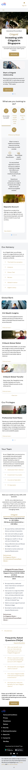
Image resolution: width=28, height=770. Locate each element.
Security (5, 727)
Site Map (6, 741)
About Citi (6, 734)
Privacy (5, 718)
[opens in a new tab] (4, 4)
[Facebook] (17, 753)
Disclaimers (7, 721)
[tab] (6, 116)
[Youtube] (14, 753)
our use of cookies (12, 764)
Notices (5, 724)
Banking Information (9, 731)
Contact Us (6, 738)
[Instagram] (11, 753)
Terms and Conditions (10, 715)
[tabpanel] (14, 189)
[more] (3, 10)
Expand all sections (19, 643)
